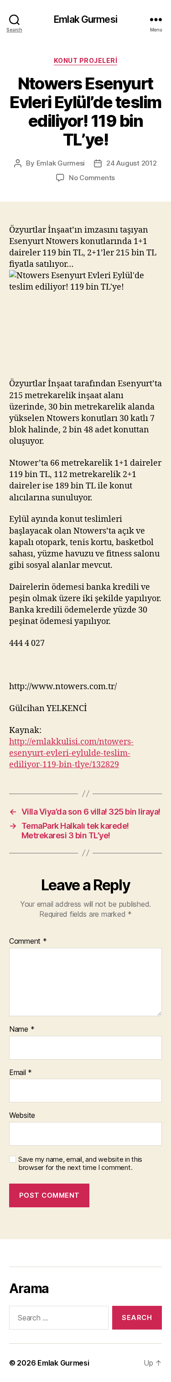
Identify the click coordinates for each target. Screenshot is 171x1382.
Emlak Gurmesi (85, 19)
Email (20, 1073)
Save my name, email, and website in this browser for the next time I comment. (80, 1163)
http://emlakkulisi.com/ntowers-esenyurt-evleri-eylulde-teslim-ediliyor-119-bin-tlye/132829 (71, 753)
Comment (28, 941)
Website (22, 1116)
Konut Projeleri (86, 60)
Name (21, 1029)
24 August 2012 (131, 163)
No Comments (92, 177)
